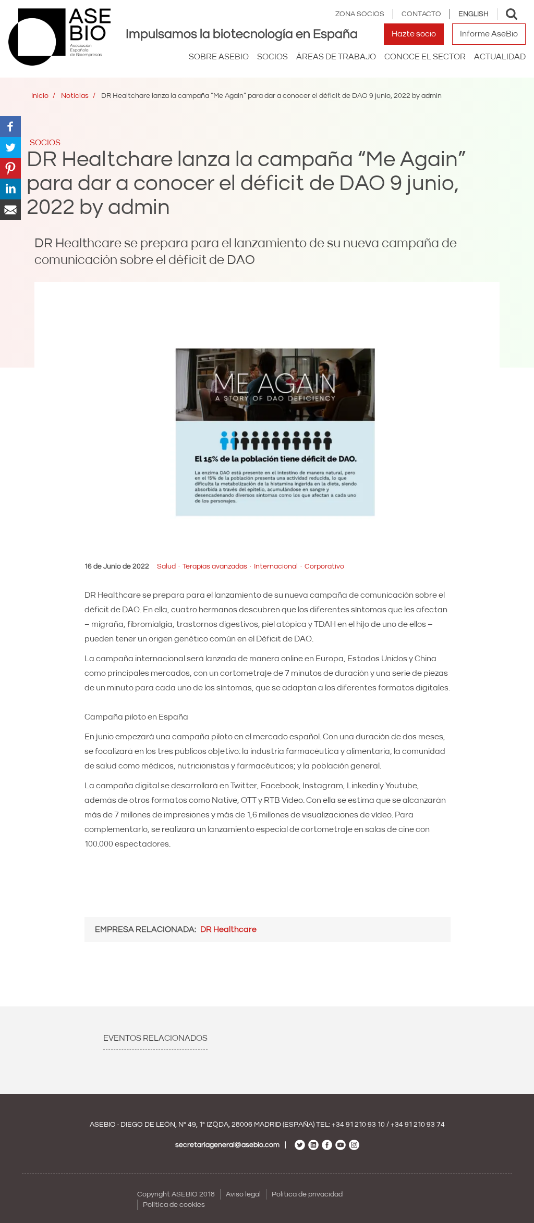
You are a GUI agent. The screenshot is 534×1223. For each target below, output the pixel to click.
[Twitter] (10, 146)
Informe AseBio (489, 34)
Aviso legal (243, 1194)
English (473, 14)
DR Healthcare (228, 929)
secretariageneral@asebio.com (227, 1145)
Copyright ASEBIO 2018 (176, 1194)
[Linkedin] (10, 188)
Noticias (75, 95)
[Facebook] (10, 126)
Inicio (39, 95)
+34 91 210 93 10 (358, 1124)
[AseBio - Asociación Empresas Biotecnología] (59, 37)
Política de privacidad (307, 1194)
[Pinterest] (10, 167)
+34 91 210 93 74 (418, 1124)
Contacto (421, 14)
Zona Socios (359, 14)
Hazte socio (414, 34)
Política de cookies (174, 1204)
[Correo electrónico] (10, 209)
